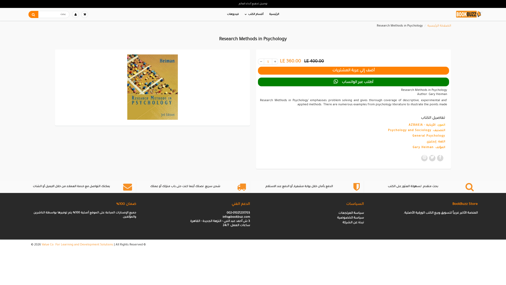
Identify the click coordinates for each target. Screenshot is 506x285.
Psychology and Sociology (409, 130)
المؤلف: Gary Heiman (429, 147)
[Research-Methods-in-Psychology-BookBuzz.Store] (152, 87)
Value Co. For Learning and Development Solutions (77, 245)
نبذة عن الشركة (353, 222)
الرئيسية (274, 14)
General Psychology (429, 136)
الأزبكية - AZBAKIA (422, 125)
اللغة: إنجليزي (436, 141)
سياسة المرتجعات (351, 213)
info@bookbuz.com (236, 217)
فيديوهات (233, 14)
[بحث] (33, 14)
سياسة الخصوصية (350, 218)
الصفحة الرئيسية (439, 26)
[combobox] (48, 14)
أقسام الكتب (255, 14)
